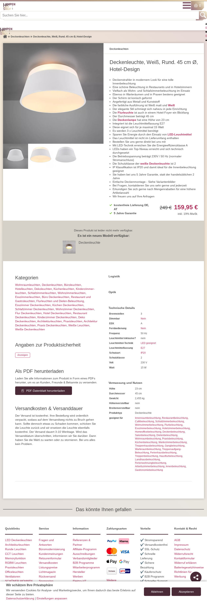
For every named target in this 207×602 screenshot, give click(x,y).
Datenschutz (182, 549)
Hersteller (79, 571)
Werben (78, 576)
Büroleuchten (72, 284)
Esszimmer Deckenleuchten (33, 305)
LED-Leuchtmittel (180, 134)
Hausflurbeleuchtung (170, 456)
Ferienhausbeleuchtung (163, 452)
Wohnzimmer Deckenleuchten (75, 309)
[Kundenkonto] (206, 23)
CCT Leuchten (14, 553)
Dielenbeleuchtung (166, 435)
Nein (143, 318)
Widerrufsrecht (183, 553)
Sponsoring (46, 581)
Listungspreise (48, 567)
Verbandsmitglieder (85, 558)
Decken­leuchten (52, 284)
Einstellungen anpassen (52, 598)
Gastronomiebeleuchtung (149, 470)
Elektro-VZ (79, 581)
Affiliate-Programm (85, 549)
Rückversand (47, 576)
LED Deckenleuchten (18, 540)
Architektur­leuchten (49, 321)
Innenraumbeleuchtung (148, 418)
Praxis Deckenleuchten (52, 325)
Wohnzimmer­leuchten (72, 293)
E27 (143, 348)
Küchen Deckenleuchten (67, 305)
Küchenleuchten (64, 288)
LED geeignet (148, 343)
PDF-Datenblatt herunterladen (45, 390)
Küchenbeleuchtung (146, 442)
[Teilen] (196, 577)
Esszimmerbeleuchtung (148, 428)
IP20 (143, 352)
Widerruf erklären (185, 562)
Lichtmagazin (47, 571)
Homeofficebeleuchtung (148, 431)
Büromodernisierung (52, 549)
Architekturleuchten (17, 544)
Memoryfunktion (15, 558)
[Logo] (9, 9)
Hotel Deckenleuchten (57, 313)
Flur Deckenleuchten (28, 313)
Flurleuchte (125, 112)
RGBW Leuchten (15, 562)
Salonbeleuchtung (145, 435)
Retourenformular (50, 558)
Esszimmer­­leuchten (27, 297)
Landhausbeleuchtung (147, 459)
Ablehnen (157, 591)
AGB (177, 540)
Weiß (171, 105)
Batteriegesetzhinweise (189, 567)
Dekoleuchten (43, 288)
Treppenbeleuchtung (146, 456)
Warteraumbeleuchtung (148, 449)
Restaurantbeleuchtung (175, 418)
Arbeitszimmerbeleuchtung (150, 466)
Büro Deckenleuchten (55, 297)
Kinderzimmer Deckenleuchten (57, 317)
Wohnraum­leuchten (27, 284)
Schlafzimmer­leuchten (42, 293)
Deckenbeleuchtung (174, 431)
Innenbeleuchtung (176, 466)
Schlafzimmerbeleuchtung (169, 421)
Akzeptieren (186, 591)
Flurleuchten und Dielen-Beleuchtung (60, 301)
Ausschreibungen (84, 553)
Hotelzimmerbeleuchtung (176, 428)
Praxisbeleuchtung (172, 438)
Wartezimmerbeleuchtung (172, 442)
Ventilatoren (12, 576)
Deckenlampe (127, 119)
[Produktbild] (53, 93)
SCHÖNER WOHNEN (19, 581)
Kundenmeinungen (51, 553)
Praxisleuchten (72, 321)
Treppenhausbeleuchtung (149, 445)
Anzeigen (22, 355)
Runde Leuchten (15, 549)
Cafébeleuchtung (144, 421)
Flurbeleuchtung (174, 424)
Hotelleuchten (24, 288)
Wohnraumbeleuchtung (148, 438)
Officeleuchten (14, 571)
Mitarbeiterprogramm (86, 567)
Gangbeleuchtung (175, 445)
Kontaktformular (184, 558)
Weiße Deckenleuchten (30, 329)
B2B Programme (83, 562)
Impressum (181, 544)
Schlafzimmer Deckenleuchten (34, 309)
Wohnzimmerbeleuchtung (149, 424)
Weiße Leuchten (78, 325)
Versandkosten (48, 562)
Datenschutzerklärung (20, 598)
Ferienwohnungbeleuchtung (150, 463)
